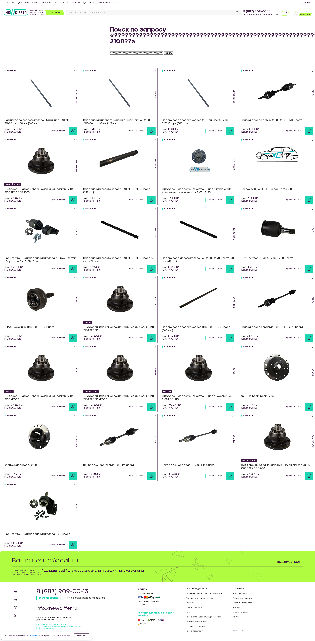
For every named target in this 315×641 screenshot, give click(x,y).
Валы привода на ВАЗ (196, 589)
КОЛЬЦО (167, 391)
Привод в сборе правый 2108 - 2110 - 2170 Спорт (272, 327)
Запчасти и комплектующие (199, 598)
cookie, (33, 636)
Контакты (117, 3)
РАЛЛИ (88, 322)
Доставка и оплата (27, 3)
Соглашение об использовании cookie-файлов (59, 626)
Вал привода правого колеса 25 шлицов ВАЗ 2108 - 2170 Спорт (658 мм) (196, 122)
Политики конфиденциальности (25, 572)
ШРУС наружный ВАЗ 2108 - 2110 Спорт (29, 327)
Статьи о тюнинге (101, 3)
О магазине (10, 3)
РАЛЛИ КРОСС (91, 391)
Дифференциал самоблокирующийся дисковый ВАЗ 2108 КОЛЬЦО (197, 398)
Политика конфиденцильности (51, 625)
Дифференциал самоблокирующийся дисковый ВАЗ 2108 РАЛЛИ (118, 329)
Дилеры (87, 3)
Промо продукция (194, 631)
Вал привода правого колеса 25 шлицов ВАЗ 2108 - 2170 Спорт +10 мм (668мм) (117, 122)
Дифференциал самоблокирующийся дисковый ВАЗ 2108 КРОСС (39, 398)
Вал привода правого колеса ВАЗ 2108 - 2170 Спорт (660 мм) (196, 329)
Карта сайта (239, 631)
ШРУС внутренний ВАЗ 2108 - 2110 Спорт (267, 258)
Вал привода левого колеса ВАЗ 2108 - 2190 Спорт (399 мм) (116, 191)
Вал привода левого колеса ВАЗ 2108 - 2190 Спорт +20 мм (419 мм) (198, 260)
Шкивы (189, 612)
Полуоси (190, 603)
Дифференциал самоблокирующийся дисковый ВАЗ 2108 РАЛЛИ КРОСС (118, 398)
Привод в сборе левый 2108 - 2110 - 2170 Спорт (271, 120)
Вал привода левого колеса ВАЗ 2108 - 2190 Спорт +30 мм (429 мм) (119, 260)
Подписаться (288, 562)
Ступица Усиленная (195, 626)
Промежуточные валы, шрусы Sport (203, 617)
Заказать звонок (49, 598)
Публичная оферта (45, 628)
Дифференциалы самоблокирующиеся (205, 593)
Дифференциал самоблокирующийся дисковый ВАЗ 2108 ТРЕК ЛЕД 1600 (39, 191)
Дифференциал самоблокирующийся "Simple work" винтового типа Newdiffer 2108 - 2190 (197, 191)
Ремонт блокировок (71, 3)
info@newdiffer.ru (56, 608)
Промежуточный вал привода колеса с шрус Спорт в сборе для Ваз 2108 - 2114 (40, 260)
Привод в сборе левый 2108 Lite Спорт (108, 465)
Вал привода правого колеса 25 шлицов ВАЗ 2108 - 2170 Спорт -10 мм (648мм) (38, 122)
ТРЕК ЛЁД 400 (249, 460)
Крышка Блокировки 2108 (258, 396)
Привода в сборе (194, 607)
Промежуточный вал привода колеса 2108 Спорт (37, 534)
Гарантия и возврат (49, 3)
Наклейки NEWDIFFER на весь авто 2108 (267, 189)
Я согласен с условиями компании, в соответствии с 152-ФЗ (26, 572)
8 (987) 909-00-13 (256, 11)
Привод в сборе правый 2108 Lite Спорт (188, 465)
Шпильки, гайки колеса (197, 622)
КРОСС (9, 391)
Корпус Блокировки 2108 (20, 465)
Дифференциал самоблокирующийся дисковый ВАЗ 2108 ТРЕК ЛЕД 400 (276, 467)
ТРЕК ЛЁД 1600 (13, 184)
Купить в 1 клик (57, 131)
